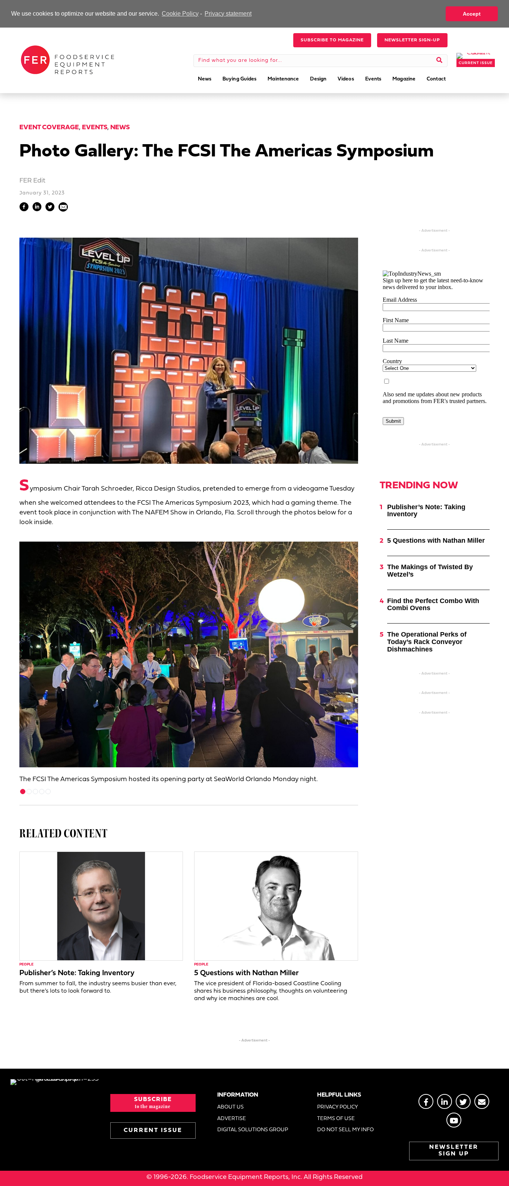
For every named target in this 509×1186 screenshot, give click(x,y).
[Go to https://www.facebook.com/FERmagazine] (425, 1101)
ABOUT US (230, 1107)
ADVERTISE (231, 1119)
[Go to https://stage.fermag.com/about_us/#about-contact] (481, 1101)
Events (94, 127)
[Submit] (439, 61)
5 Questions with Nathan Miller (246, 973)
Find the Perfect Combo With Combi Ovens (433, 604)
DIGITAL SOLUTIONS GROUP (252, 1130)
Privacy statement (228, 13)
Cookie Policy (180, 13)
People (26, 965)
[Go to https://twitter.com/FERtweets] (463, 1101)
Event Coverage (49, 127)
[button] (332, 40)
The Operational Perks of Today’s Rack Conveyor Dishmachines (427, 642)
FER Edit (32, 180)
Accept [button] (472, 14)
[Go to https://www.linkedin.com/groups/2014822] (444, 1101)
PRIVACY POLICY (337, 1107)
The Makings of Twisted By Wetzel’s (430, 570)
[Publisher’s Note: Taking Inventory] (101, 906)
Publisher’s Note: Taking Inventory (77, 973)
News (120, 127)
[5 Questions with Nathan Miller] (276, 906)
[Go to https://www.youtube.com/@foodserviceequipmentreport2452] (453, 1120)
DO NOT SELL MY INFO (345, 1130)
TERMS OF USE (336, 1119)
